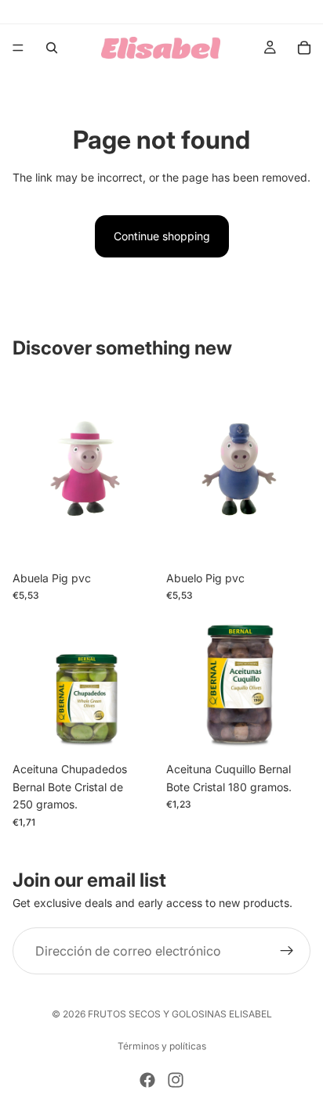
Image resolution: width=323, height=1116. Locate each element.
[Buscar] (51, 48)
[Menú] (18, 48)
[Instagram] (175, 1080)
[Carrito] (304, 48)
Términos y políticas (162, 1046)
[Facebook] (147, 1080)
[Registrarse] (286, 950)
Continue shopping (162, 236)
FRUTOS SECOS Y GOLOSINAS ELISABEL (180, 1014)
